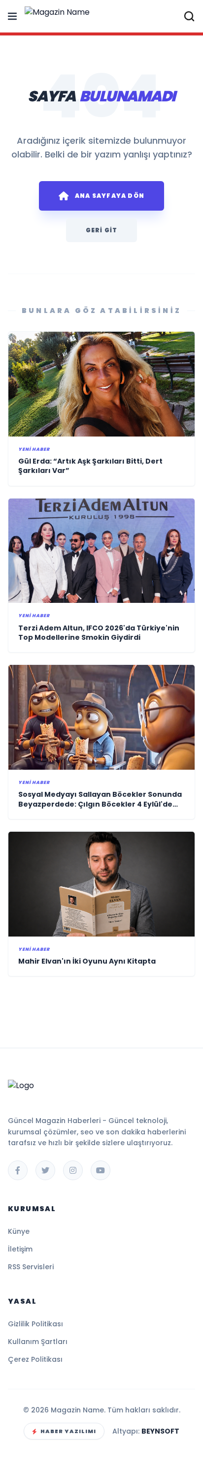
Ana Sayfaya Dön (109, 195)
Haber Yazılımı (68, 1431)
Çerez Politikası (35, 1359)
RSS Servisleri (31, 1267)
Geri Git (102, 230)
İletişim (20, 1249)
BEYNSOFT (160, 1431)
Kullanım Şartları (38, 1341)
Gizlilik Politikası (35, 1324)
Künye (19, 1231)
